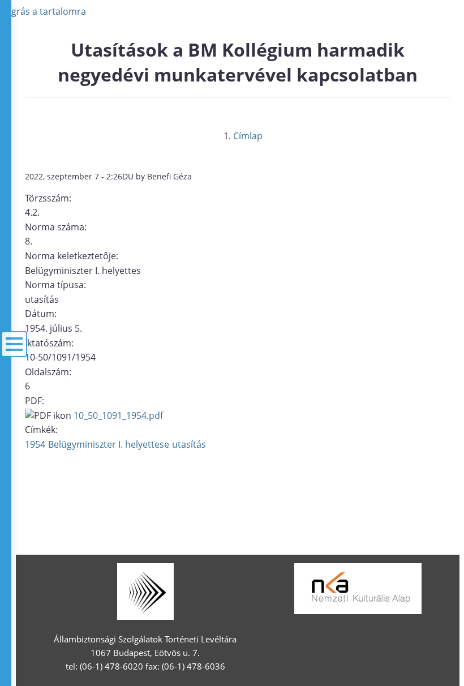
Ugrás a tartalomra (45, 11)
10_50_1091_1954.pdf (118, 415)
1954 (35, 444)
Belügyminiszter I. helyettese (108, 444)
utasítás (189, 444)
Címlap (248, 136)
